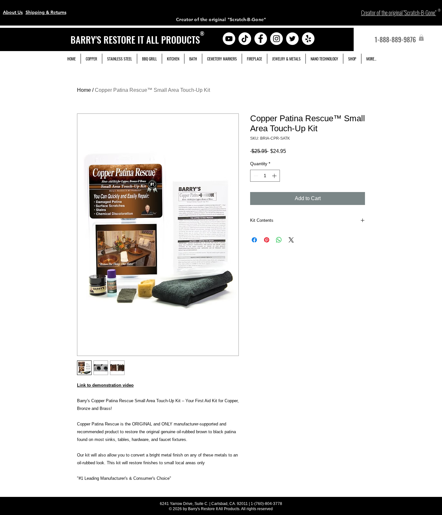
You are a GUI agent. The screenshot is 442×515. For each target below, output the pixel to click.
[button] (421, 38)
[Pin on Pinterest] (267, 240)
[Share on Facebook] (254, 240)
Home (84, 90)
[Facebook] (260, 38)
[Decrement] (255, 175)
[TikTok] (244, 38)
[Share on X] (291, 240)
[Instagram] (276, 38)
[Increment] (275, 175)
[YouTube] (229, 38)
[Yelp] (308, 38)
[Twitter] (292, 38)
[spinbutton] (265, 175)
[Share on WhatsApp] (279, 240)
